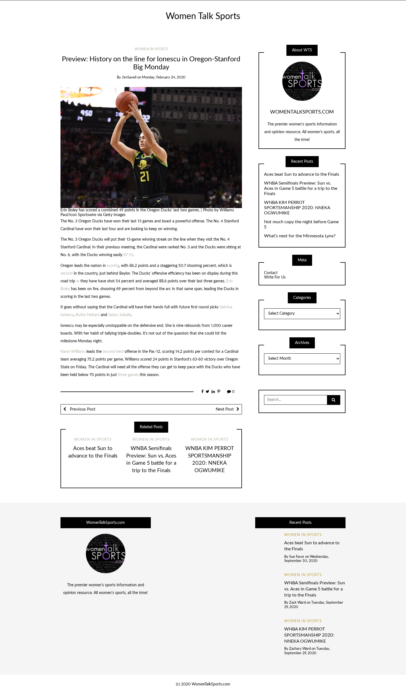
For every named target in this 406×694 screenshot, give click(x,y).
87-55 (128, 255)
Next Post (225, 409)
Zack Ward (297, 602)
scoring (113, 266)
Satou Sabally (119, 315)
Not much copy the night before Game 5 (301, 224)
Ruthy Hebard (88, 315)
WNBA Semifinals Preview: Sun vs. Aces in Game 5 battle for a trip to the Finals (300, 188)
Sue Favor (296, 557)
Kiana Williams (72, 352)
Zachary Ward (300, 649)
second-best (113, 352)
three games (128, 375)
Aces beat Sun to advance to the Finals (301, 174)
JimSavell (129, 77)
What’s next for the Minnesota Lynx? (300, 236)
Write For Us (275, 277)
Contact (271, 273)
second (66, 273)
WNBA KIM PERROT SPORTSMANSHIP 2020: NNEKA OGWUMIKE (297, 207)
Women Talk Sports (203, 16)
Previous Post (82, 409)
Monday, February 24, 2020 (164, 77)
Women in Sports (151, 49)
